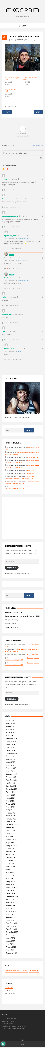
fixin (12, 40)
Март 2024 (10, 807)
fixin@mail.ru (9, 988)
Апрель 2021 (11, 911)
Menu (24, 25)
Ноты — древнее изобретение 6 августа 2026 (22, 461)
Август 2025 (10, 756)
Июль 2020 (10, 938)
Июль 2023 (10, 831)
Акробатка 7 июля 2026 (13, 612)
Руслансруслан (22, 261)
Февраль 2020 (11, 953)
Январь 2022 (11, 884)
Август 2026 (10, 720)
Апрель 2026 (11, 732)
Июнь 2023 (10, 834)
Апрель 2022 (11, 875)
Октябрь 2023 (11, 822)
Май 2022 (10, 872)
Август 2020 (10, 935)
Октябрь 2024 (11, 786)
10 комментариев (32, 40)
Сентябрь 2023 (12, 825)
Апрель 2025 (11, 768)
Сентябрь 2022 (12, 860)
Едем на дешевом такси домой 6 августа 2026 (22, 616)
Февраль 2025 (11, 774)
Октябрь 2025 (11, 750)
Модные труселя (32, 457)
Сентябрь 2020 (12, 932)
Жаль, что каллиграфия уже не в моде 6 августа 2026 (19, 477)
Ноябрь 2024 (11, 783)
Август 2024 (10, 792)
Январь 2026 (11, 741)
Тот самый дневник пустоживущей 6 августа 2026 (22, 482)
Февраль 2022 (11, 881)
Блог (14, 107)
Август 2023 (10, 828)
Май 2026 (10, 729)
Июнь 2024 (10, 798)
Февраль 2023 (11, 845)
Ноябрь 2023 (11, 819)
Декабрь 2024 (11, 780)
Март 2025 (10, 771)
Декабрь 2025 (11, 744)
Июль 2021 (10, 902)
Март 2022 (10, 878)
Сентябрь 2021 (12, 896)
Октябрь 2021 (11, 893)
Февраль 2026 (11, 738)
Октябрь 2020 (11, 929)
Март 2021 (10, 914)
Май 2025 (10, 765)
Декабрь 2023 (11, 816)
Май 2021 (10, 908)
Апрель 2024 (11, 804)
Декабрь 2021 (11, 887)
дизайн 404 (34, 970)
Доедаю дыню (10, 623)
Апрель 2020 (11, 947)
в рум (25, 970)
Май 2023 (10, 837)
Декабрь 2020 (11, 923)
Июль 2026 (10, 723)
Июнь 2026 (10, 726)
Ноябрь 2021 (11, 890)
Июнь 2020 (10, 941)
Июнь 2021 (10, 905)
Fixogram (22, 10)
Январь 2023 (11, 849)
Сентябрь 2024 (12, 789)
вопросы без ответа (13, 970)
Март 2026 (10, 735)
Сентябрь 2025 (12, 753)
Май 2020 (10, 944)
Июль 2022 (10, 866)
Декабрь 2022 (11, 851)
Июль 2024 (10, 795)
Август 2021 (10, 899)
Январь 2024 (11, 813)
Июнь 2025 (10, 762)
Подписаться (11, 568)
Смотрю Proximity (11, 620)
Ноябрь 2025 (11, 747)
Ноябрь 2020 (11, 926)
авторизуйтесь (37, 145)
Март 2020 (10, 950)
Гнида (19, 351)
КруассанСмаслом (23, 238)
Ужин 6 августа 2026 (12, 627)
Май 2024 (10, 801)
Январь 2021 (11, 920)
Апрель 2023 (11, 839)
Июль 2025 (10, 759)
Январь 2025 (11, 777)
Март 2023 (10, 843)
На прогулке (31, 470)
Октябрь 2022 (11, 857)
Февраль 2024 (11, 810)
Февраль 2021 (11, 917)
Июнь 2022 (10, 869)
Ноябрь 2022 (11, 854)
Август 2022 (10, 863)
